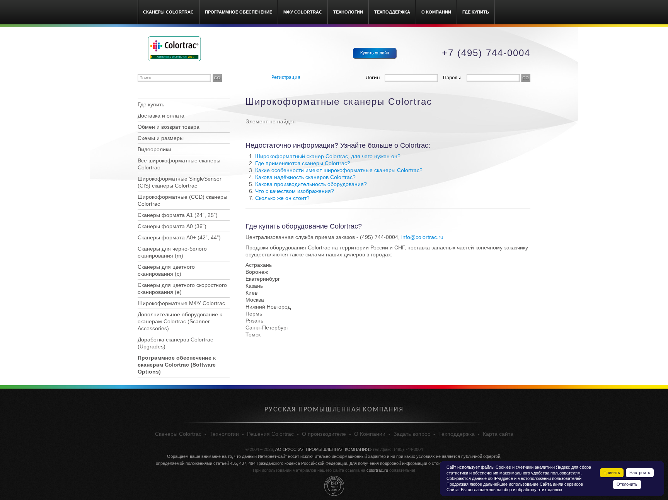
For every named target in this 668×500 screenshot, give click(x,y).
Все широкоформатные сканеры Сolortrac (179, 164)
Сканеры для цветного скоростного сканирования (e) (182, 288)
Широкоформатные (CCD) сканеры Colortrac (182, 200)
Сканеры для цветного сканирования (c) (166, 270)
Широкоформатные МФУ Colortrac (181, 303)
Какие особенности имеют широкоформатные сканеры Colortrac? (339, 170)
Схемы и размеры (161, 138)
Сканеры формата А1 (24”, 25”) (178, 215)
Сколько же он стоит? (282, 198)
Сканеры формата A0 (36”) (172, 226)
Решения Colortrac (270, 434)
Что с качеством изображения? (294, 191)
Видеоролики (154, 149)
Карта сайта (498, 434)
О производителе (324, 434)
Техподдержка (392, 12)
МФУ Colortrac (302, 12)
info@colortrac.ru (422, 237)
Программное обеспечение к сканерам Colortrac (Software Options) (177, 365)
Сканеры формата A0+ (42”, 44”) (179, 237)
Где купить (475, 12)
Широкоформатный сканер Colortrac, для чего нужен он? (327, 156)
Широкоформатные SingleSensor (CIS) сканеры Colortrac (180, 182)
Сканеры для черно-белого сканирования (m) (172, 252)
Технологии (348, 12)
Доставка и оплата (161, 116)
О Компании (436, 12)
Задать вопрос (412, 434)
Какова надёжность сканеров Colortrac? (305, 177)
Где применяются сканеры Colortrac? (302, 163)
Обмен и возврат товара (168, 127)
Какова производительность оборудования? (311, 184)
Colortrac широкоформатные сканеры (174, 48)
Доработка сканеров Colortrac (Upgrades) (175, 343)
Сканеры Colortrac (168, 12)
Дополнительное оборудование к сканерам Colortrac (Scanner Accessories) (180, 321)
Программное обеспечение (238, 12)
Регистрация (285, 77)
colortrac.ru (377, 470)
